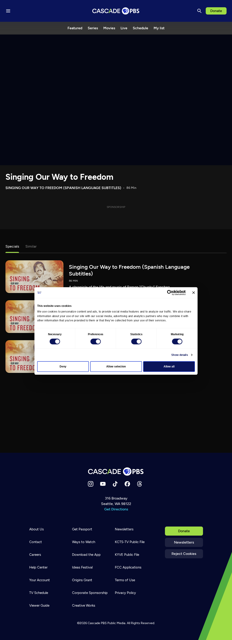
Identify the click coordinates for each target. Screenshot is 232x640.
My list (159, 28)
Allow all (169, 366)
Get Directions (116, 509)
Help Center (38, 567)
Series (93, 28)
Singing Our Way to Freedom (59, 177)
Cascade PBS (97, 623)
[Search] (199, 11)
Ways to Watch (83, 542)
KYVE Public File (127, 555)
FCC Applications (128, 567)
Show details (179, 355)
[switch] (95, 342)
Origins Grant (82, 580)
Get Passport (82, 529)
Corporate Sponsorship (90, 593)
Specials (12, 246)
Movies (109, 28)
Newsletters (184, 542)
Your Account (39, 580)
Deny (63, 366)
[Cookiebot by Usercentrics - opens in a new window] (170, 292)
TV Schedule (38, 593)
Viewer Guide (39, 605)
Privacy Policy (125, 593)
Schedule (140, 28)
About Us (36, 529)
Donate (216, 11)
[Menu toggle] (8, 11)
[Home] (116, 471)
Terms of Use (125, 580)
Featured (75, 28)
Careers (35, 555)
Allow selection (116, 366)
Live (124, 28)
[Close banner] (193, 292)
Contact (35, 542)
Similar (30, 246)
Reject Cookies (184, 553)
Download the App (86, 555)
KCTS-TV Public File (130, 542)
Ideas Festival (82, 567)
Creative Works (83, 605)
